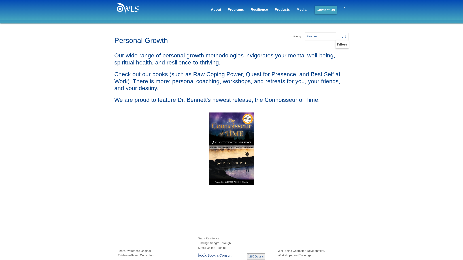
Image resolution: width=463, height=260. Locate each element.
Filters (342, 44)
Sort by (295, 36)
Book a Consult (132, 255)
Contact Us (323, 9)
